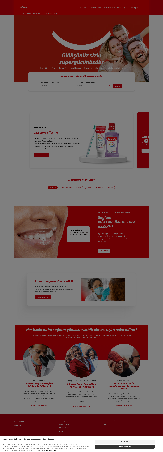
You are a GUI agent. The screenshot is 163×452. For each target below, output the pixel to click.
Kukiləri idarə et (124, 441)
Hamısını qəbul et (125, 446)
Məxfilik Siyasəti (51, 450)
